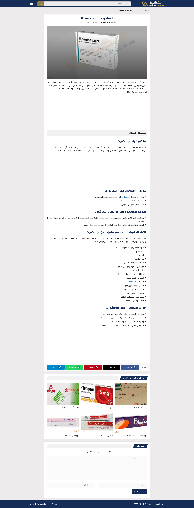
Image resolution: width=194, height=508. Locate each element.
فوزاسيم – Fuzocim (140, 407)
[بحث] (40, 3)
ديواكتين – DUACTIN (71, 435)
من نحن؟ (55, 504)
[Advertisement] (97, 112)
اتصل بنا (33, 504)
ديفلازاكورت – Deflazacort (69, 407)
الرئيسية (147, 10)
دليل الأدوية (139, 10)
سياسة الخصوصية (44, 504)
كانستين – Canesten (105, 435)
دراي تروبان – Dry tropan (104, 407)
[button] (97, 133)
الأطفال (130, 282)
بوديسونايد (126, 197)
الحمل (104, 314)
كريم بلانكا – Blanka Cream (137, 435)
